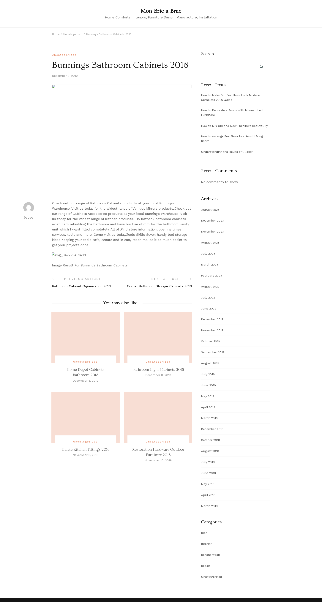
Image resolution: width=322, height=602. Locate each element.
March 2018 (209, 506)
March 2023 (209, 264)
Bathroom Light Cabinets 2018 (158, 369)
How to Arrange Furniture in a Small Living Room (232, 139)
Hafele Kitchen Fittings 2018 (85, 449)
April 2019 (208, 407)
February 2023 (211, 275)
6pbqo (28, 217)
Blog (204, 533)
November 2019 (212, 330)
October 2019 (210, 341)
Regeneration (210, 555)
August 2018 (210, 451)
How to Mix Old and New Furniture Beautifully (234, 126)
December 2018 (212, 429)
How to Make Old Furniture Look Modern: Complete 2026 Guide (231, 97)
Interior (206, 544)
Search (207, 54)
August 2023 (210, 242)
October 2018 (210, 440)
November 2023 (212, 231)
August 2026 (210, 209)
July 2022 (208, 297)
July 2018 (208, 462)
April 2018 (208, 495)
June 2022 (208, 308)
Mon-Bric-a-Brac (161, 11)
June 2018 (208, 473)
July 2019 (208, 374)
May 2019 (207, 396)
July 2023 (208, 253)
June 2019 (208, 385)
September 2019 (213, 352)
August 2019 (210, 363)
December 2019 (212, 319)
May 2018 (207, 484)
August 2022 (210, 286)
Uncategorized (64, 54)
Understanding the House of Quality (226, 152)
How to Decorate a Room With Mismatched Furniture (232, 112)
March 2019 (209, 418)
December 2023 (212, 220)
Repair (205, 566)
